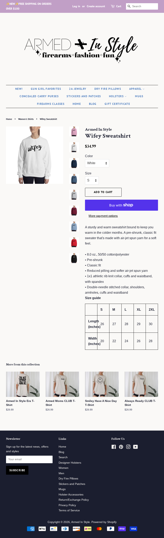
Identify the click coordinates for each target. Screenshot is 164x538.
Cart (118, 6)
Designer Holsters (70, 462)
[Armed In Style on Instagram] (128, 447)
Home (77, 104)
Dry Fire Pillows (107, 89)
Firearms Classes (50, 104)
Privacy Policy (67, 505)
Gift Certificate (117, 104)
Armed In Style (80, 522)
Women (63, 467)
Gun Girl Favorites (46, 89)
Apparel (136, 89)
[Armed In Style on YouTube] (135, 447)
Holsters (117, 96)
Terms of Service (69, 510)
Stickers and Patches (84, 96)
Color (89, 156)
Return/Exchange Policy (74, 499)
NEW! (19, 89)
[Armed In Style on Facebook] (113, 447)
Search (63, 457)
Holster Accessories (71, 494)
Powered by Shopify (104, 522)
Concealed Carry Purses (39, 96)
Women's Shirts (26, 118)
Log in (76, 6)
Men (61, 473)
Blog (93, 104)
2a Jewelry (77, 89)
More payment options (103, 215)
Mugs (139, 96)
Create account (96, 6)
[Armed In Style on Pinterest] (121, 447)
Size (88, 173)
